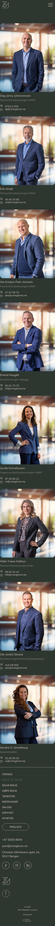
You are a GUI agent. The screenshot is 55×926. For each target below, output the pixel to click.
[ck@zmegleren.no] (1, 482)
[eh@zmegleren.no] (1, 388)
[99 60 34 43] (1, 571)
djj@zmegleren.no (15, 109)
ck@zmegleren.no (15, 481)
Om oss (7, 807)
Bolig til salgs (12, 779)
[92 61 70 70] (1, 385)
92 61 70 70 (12, 385)
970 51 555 (11, 106)
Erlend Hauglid (9, 375)
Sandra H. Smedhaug (14, 747)
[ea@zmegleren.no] (1, 202)
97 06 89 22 (12, 478)
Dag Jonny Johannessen (15, 95)
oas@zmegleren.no (16, 667)
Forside (7, 774)
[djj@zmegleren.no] (1, 109)
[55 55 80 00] (1, 757)
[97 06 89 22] (1, 478)
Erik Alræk (6, 189)
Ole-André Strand (11, 654)
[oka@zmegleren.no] (1, 295)
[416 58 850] (1, 664)
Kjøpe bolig (9, 790)
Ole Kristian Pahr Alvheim (16, 282)
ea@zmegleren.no (15, 202)
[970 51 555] (1, 105)
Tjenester (8, 796)
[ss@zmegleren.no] (1, 761)
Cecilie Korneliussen (12, 468)
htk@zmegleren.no (15, 574)
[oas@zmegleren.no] (1, 668)
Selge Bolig (9, 785)
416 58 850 (11, 665)
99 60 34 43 (12, 571)
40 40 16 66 (12, 199)
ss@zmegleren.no (15, 760)
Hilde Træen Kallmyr (13, 561)
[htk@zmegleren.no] (1, 575)
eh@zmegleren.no (15, 388)
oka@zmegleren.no (16, 295)
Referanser (10, 801)
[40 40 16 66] (1, 198)
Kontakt (7, 812)
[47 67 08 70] (1, 292)
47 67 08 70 (12, 292)
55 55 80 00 (12, 758)
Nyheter (7, 818)
